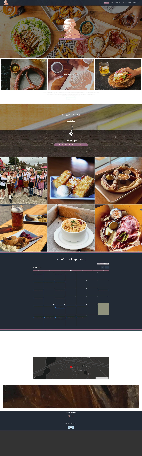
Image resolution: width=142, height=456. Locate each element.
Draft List (118, 2)
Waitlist (134, 2)
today (102, 267)
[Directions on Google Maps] (71, 368)
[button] (112, 3)
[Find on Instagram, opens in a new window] (69, 416)
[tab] (100, 264)
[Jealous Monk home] (6, 2)
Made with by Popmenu (38, 412)
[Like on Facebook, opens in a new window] (73, 416)
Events (129, 2)
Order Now (106, 2)
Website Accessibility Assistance (71, 423)
